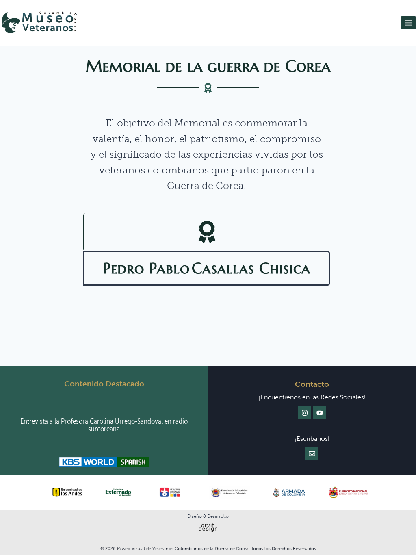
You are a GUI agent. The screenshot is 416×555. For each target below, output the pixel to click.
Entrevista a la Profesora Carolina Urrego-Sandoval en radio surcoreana (104, 425)
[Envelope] (312, 453)
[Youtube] (319, 412)
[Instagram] (304, 412)
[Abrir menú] (408, 22)
